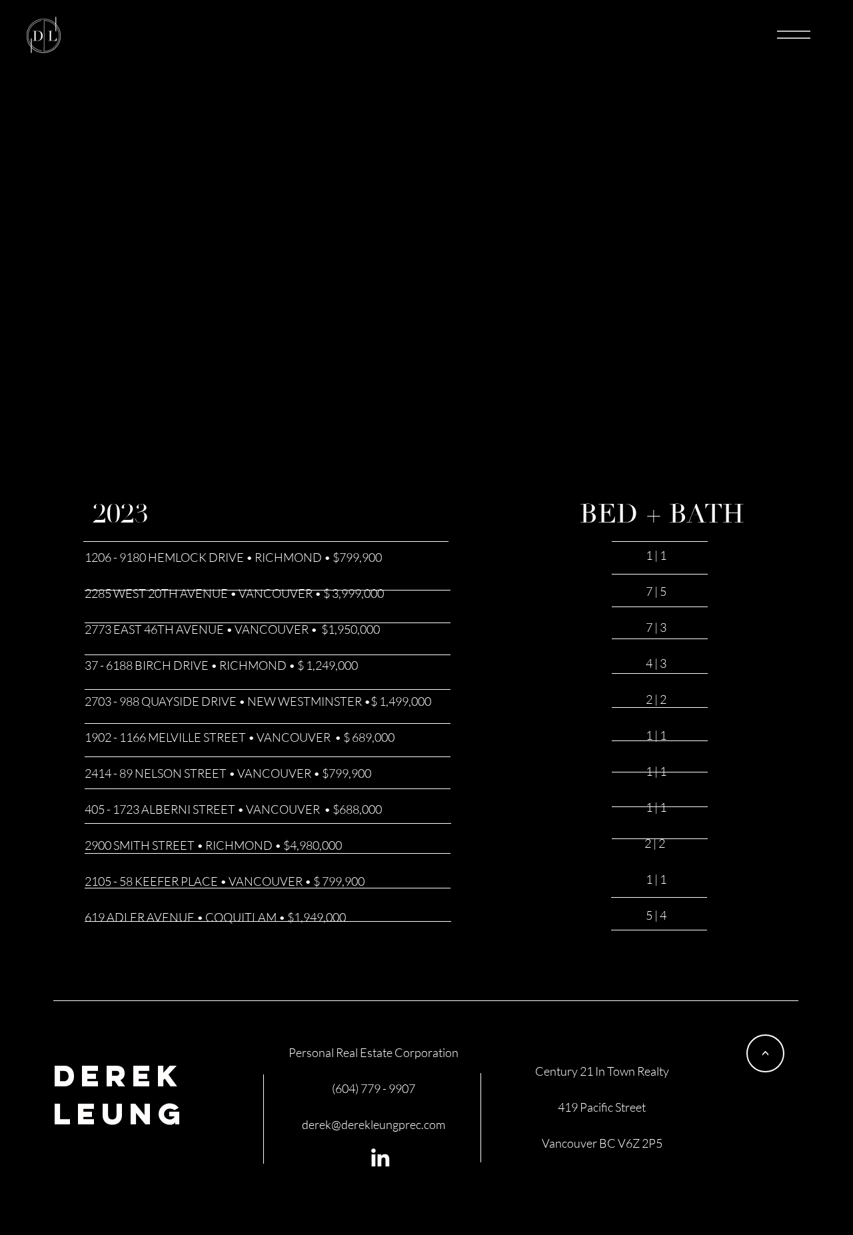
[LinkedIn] (380, 1157)
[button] (793, 34)
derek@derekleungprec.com (373, 1124)
